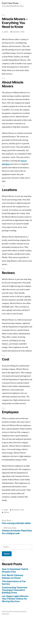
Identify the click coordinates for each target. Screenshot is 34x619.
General (6, 512)
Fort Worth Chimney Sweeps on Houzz (12, 576)
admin (6, 32)
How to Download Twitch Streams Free (15, 570)
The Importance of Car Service (14, 582)
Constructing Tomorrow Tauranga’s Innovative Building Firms (14, 590)
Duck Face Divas (10, 3)
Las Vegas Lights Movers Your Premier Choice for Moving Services (15, 599)
